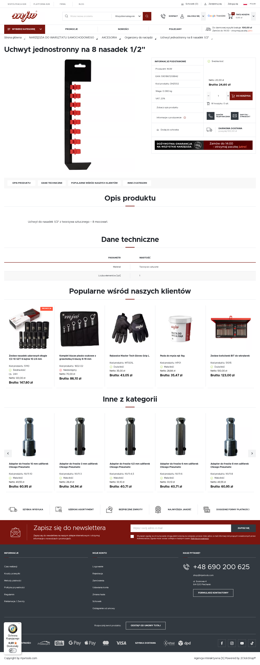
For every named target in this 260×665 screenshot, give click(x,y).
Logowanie (98, 567)
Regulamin (9, 594)
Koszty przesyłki (12, 574)
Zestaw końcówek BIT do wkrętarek (230, 356)
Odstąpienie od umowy (104, 608)
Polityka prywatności (14, 587)
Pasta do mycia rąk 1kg (172, 356)
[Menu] (19, 624)
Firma (63, 4)
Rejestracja (98, 574)
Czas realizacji (10, 567)
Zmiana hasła (99, 594)
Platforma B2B (41, 4)
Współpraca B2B (17, 4)
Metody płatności (12, 581)
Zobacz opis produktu (167, 107)
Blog (81, 4)
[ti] (222, 658)
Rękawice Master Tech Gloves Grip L (129, 356)
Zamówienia (98, 581)
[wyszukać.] (147, 16)
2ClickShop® (248, 658)
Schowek (97, 601)
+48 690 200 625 (221, 567)
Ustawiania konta (100, 587)
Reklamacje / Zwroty (14, 601)
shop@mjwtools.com (203, 575)
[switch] (13, 650)
